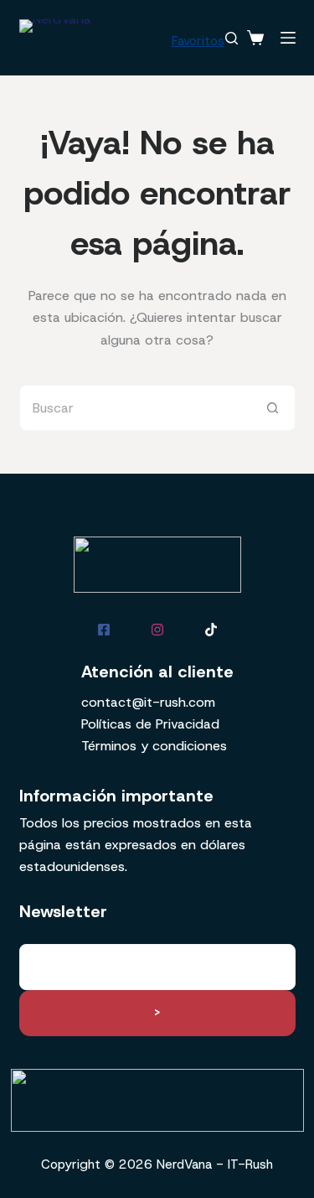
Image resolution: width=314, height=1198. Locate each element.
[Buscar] (231, 38)
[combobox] (135, 408)
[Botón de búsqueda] (272, 408)
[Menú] (288, 37)
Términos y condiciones (154, 746)
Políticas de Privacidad (150, 724)
